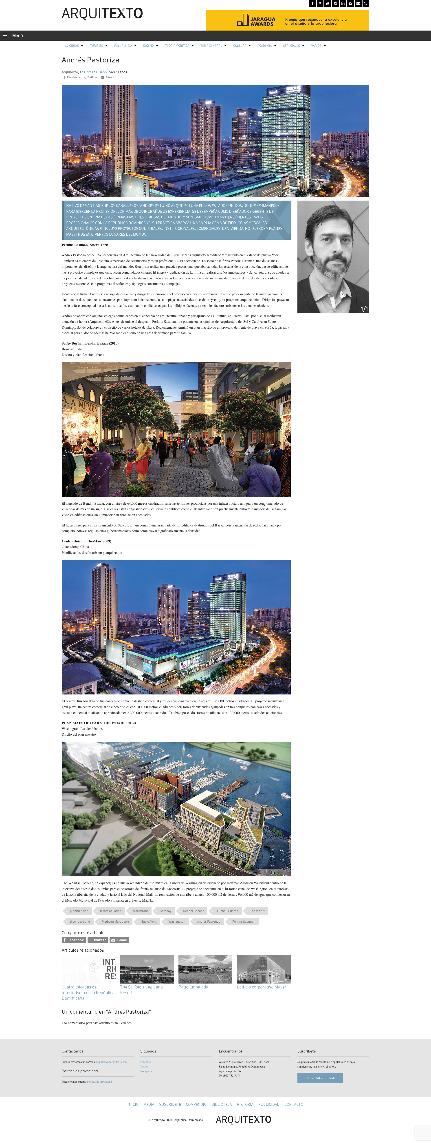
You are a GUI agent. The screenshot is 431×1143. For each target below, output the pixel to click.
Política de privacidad (99, 1081)
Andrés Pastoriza (208, 921)
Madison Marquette (115, 921)
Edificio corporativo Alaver (261, 987)
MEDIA (148, 1104)
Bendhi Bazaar (193, 911)
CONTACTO (293, 1104)
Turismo (96, 45)
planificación (79, 911)
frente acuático (110, 911)
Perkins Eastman (243, 921)
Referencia (123, 45)
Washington (176, 921)
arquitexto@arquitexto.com (112, 1062)
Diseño (148, 45)
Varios (316, 45)
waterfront (140, 911)
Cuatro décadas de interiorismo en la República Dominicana (88, 993)
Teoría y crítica (177, 45)
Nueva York (148, 921)
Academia (264, 45)
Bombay (165, 911)
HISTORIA (245, 1104)
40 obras (72, 45)
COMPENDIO (196, 1104)
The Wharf (257, 911)
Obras (88, 72)
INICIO (133, 1104)
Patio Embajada (193, 987)
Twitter (144, 1066)
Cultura (239, 45)
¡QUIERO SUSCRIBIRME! (320, 1078)
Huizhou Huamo (227, 911)
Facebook (145, 1062)
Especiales (291, 45)
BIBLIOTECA (221, 1104)
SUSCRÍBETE (170, 1104)
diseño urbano (80, 921)
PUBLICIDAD (268, 1104)
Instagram (146, 1071)
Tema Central (211, 45)
